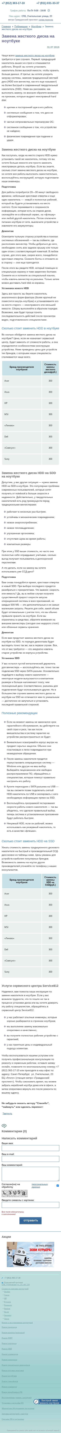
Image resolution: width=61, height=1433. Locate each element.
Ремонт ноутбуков (9, 1376)
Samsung (7, 1315)
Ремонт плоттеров (9, 1343)
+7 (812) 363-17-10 (13, 3)
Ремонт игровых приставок (13, 1370)
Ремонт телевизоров (10, 1354)
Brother (7, 1292)
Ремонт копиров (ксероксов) (13, 1333)
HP (5, 1298)
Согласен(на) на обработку (25, 1185)
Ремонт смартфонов (10, 1381)
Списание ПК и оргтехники (13, 1419)
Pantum (7, 1308)
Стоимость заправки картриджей (15, 1289)
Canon (6, 1295)
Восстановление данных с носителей (17, 1397)
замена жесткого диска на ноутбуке (35, 55)
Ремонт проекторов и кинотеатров (16, 1365)
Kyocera (7, 1302)
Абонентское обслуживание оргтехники (18, 1408)
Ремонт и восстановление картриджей (17, 1323)
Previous (8, 1254)
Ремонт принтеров (9, 1327)
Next (52, 1254)
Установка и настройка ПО (13, 1403)
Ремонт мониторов (9, 1360)
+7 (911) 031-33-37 (47, 3)
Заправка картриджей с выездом (15, 1414)
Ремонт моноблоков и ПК (12, 1392)
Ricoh (6, 1312)
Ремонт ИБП (7, 1349)
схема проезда (46, 20)
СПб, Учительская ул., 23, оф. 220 (16, 1284)
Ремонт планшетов (9, 1387)
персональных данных (40, 1185)
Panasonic (8, 1305)
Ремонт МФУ (7, 1338)
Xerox (6, 1319)
